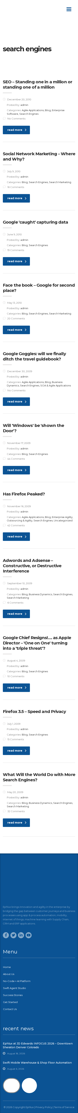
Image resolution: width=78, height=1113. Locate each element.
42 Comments (16, 525)
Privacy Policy (43, 1107)
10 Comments (15, 676)
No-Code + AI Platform (16, 981)
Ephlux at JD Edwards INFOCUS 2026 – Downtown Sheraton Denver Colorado (38, 1045)
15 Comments (15, 739)
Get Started (10, 1002)
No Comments (16, 118)
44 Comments (16, 458)
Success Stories (13, 995)
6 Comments (15, 602)
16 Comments (15, 187)
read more (14, 130)
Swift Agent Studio (14, 988)
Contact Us (10, 1009)
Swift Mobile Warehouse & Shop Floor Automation (37, 1062)
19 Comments (15, 250)
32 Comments (16, 811)
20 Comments (16, 318)
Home (7, 967)
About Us (8, 974)
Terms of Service (64, 1107)
